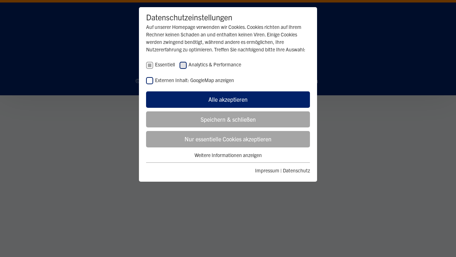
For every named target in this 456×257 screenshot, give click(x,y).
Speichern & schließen (228, 119)
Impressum (267, 170)
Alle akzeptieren (228, 99)
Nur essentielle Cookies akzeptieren (228, 138)
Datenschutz (296, 170)
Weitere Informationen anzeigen (228, 155)
